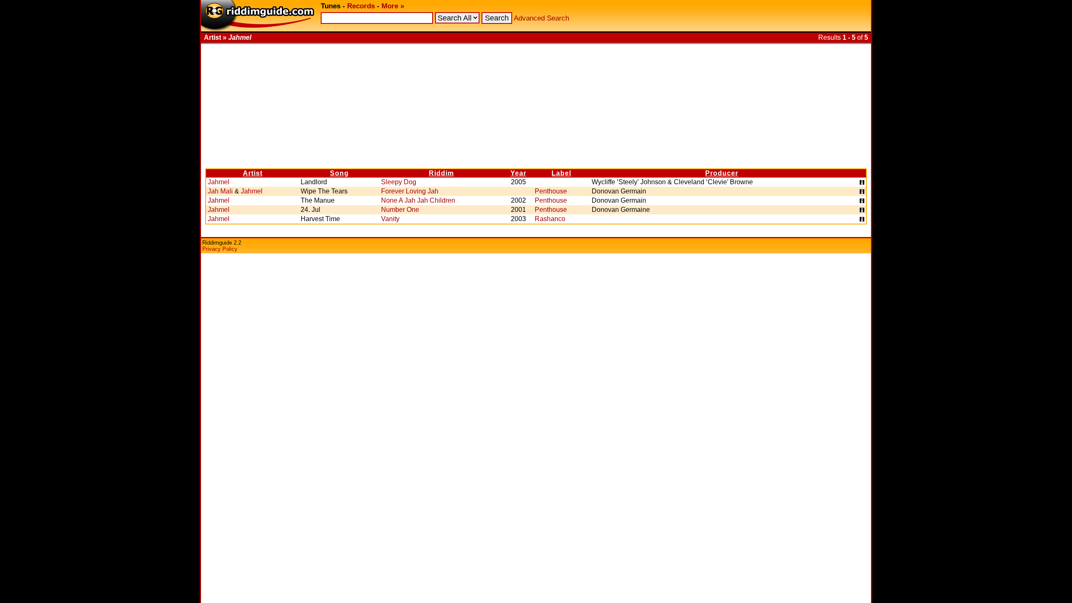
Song (339, 173)
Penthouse (551, 191)
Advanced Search (541, 18)
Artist (253, 173)
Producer (721, 173)
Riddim (441, 173)
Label (561, 173)
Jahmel (218, 182)
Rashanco (550, 218)
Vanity (390, 218)
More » (392, 6)
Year (518, 173)
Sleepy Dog (398, 182)
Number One (400, 209)
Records (361, 6)
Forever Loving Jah (409, 191)
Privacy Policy (219, 249)
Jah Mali (220, 191)
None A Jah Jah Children (418, 200)
